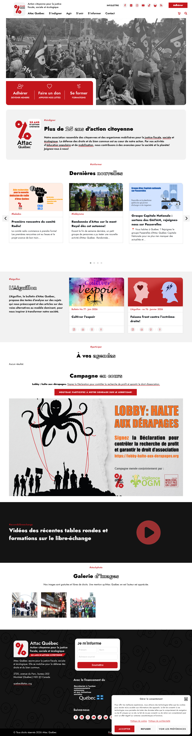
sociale (167, 137)
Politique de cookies (138, 721)
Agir (69, 13)
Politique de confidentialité (159, 721)
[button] (186, 698)
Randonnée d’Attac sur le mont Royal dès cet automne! (94, 224)
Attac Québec (36, 13)
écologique (51, 141)
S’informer (94, 13)
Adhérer (178, 5)
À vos (96, 355)
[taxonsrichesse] (53, 605)
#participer (96, 347)
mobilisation (85, 145)
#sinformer (96, 164)
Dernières (96, 173)
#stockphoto (96, 567)
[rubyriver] (24, 605)
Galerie (96, 576)
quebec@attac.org (23, 683)
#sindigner (50, 120)
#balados (16, 214)
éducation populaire (58, 145)
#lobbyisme (78, 214)
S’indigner (55, 13)
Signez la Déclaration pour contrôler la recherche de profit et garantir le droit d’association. (113, 384)
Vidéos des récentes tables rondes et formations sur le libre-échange (58, 534)
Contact (110, 13)
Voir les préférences (172, 728)
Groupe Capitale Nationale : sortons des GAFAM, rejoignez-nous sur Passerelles (155, 220)
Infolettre (113, 5)
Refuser (146, 728)
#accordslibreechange (21, 524)
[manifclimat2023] (83, 605)
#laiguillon (14, 279)
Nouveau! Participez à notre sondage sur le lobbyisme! (95, 392)
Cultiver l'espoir (83, 317)
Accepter (124, 728)
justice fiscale (153, 137)
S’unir (79, 13)
